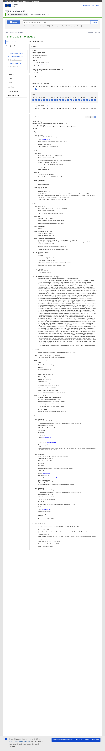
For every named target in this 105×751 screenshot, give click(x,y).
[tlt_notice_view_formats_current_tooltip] (95, 117)
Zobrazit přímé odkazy (16, 56)
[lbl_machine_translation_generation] (47, 106)
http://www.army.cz (52, 442)
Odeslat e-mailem (15, 63)
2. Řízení (10, 78)
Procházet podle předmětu (72, 25)
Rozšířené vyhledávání (43, 25)
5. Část (10, 83)
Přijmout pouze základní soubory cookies (87, 739)
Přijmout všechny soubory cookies (63, 739)
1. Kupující (11, 74)
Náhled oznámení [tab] (11, 42)
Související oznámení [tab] (11, 46)
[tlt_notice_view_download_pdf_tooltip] (33, 100)
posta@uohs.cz (46, 473)
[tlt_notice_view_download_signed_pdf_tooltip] (36, 89)
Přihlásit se (86, 5)
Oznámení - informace (14, 95)
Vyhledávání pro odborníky (57, 25)
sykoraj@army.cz (42, 64)
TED (6, 32)
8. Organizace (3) (13, 91)
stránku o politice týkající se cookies (19, 741)
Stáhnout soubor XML (16, 53)
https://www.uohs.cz (53, 478)
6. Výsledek (11, 87)
